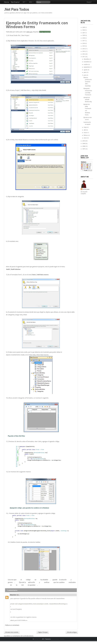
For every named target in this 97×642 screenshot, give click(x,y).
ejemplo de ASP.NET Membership (88, 99)
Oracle (89, 2)
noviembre (87, 62)
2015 (83, 46)
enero (85, 138)
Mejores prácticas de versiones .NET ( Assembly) (88, 82)
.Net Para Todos (16, 9)
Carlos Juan (86, 189)
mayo (85, 127)
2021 (83, 33)
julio (85, 72)
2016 (83, 43)
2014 (83, 49)
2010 (83, 141)
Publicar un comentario (12, 625)
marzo (86, 132)
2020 (83, 35)
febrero (86, 135)
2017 (83, 41)
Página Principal (42, 632)
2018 (83, 38)
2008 (83, 146)
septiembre (87, 67)
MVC (30, 2)
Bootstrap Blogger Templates (57, 639)
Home (6, 2)
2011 (83, 57)
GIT (24, 2)
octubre (86, 64)
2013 (83, 51)
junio (85, 75)
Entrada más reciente (11, 632)
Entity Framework (45, 32)
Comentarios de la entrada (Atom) (22, 636)
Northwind (15, 2)
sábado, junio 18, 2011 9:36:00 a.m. (18, 620)
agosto (86, 70)
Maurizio (13, 595)
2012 (83, 54)
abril (85, 130)
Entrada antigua (72, 632)
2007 (83, 149)
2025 (83, 27)
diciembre (87, 59)
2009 (83, 143)
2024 (83, 30)
